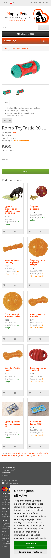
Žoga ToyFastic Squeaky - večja (12, 315)
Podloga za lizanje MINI (36, 422)
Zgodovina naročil (9, 541)
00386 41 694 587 (10, 480)
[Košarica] (43, 2)
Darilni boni (6, 526)
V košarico (25, 171)
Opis (6, 102)
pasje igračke (37, 453)
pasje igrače (16, 453)
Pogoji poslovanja (8, 499)
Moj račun (5, 538)
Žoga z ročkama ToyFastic (38, 369)
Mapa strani (6, 517)
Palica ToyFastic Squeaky (13, 261)
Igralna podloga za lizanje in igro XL (12, 423)
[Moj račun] (35, 2)
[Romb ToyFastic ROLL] (25, 69)
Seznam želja (7, 544)
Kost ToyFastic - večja (12, 369)
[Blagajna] (47, 2)
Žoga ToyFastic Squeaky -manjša (37, 262)
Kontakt (5, 511)
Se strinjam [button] (31, 543)
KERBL (14, 133)
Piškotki (5, 497)
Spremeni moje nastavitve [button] (30, 552)
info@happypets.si (11, 483)
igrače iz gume (13, 456)
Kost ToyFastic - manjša (37, 315)
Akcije (4, 531)
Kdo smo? (5, 504)
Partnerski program (9, 529)
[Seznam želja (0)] (40, 2)
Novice (4, 546)
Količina (5, 160)
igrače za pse (27, 453)
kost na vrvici (37, 456)
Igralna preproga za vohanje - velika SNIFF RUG (12, 209)
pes (9, 453)
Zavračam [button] (30, 547)
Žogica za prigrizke (34, 207)
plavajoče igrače (25, 456)
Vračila (4, 514)
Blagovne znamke (8, 524)
